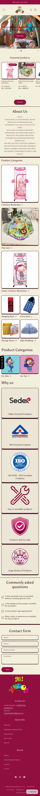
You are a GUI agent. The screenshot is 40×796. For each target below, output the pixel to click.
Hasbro (6, 755)
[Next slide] (24, 51)
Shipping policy (20, 789)
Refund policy (31, 786)
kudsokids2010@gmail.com (14, 713)
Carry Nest (25, 316)
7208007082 (21, 705)
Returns (6, 743)
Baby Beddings (27, 340)
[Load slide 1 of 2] (19, 51)
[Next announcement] (36, 2)
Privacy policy (10, 789)
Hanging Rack (7, 316)
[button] (4, 10)
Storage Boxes (7, 340)
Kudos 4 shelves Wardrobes (14, 291)
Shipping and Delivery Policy (13, 729)
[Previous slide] (15, 51)
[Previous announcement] (3, 2)
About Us (7, 725)
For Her (23, 376)
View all (20, 102)
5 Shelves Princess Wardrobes (7, 82)
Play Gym (5, 248)
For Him (5, 376)
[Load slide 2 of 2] (21, 51)
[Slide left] (16, 96)
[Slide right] (24, 96)
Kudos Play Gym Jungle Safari (26, 82)
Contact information (21, 792)
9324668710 (8, 708)
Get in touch (8, 738)
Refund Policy (8, 734)
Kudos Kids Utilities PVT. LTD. (17, 786)
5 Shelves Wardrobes (11, 205)
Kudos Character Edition (12, 760)
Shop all (20, 36)
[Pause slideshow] (38, 51)
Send (7, 669)
